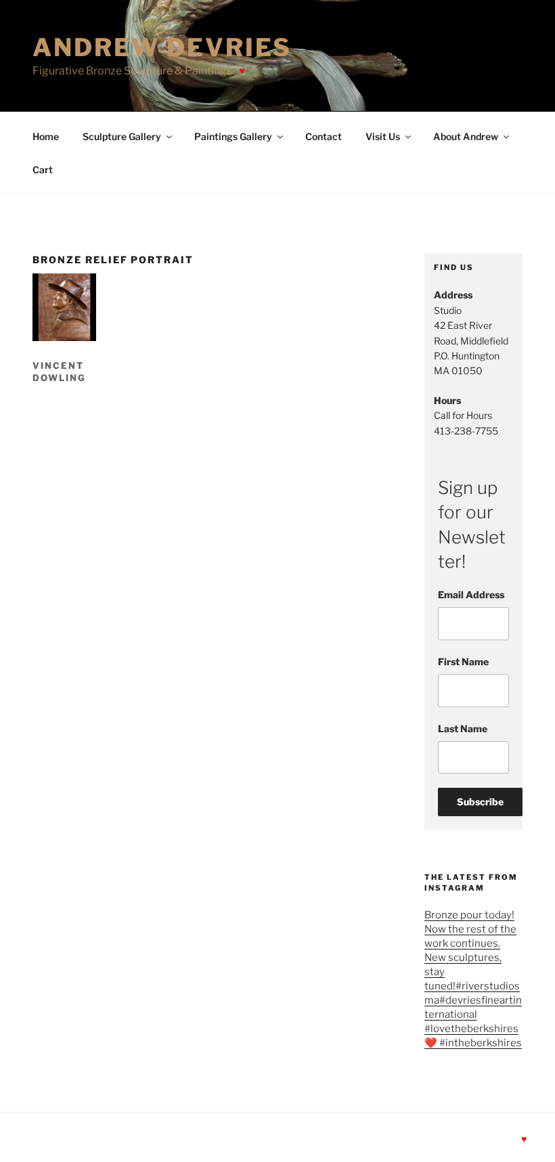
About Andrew (465, 136)
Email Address (471, 594)
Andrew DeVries (162, 47)
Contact (323, 136)
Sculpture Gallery (122, 136)
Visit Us (382, 136)
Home (45, 136)
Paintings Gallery (233, 136)
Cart (42, 169)
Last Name (462, 728)
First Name (463, 661)
